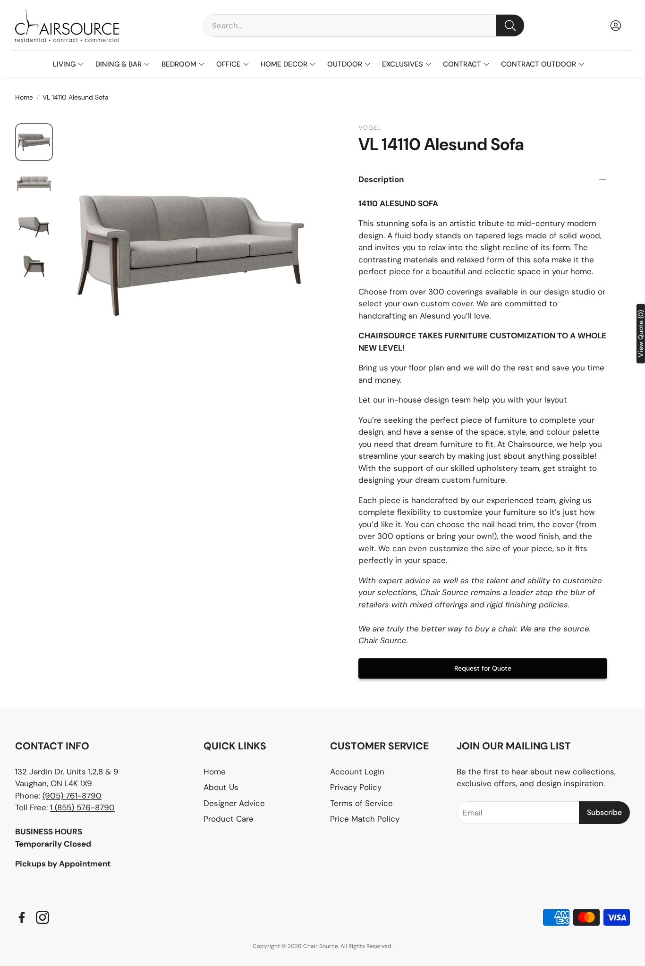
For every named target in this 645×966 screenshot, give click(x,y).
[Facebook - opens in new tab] (21, 917)
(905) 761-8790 (72, 795)
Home (24, 97)
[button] (364, 25)
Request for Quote (482, 668)
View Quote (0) (641, 333)
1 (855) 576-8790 (82, 807)
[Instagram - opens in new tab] (42, 917)
